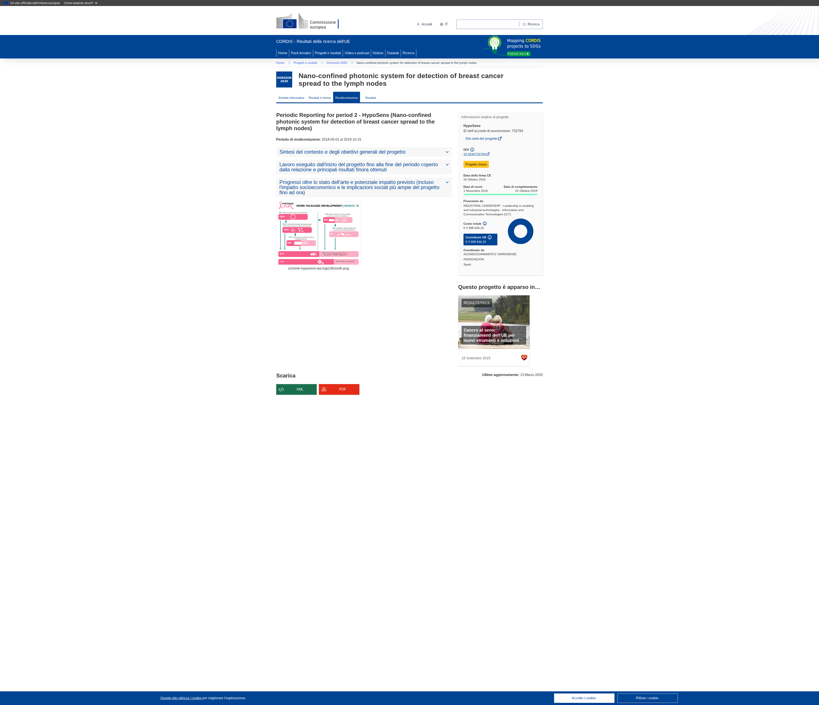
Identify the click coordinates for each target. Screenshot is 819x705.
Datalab (393, 53)
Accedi (427, 24)
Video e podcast (357, 53)
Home (282, 53)
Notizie (378, 53)
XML (299, 389)
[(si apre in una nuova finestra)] (310, 21)
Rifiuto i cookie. (647, 698)
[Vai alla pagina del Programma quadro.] (284, 79)
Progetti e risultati (328, 53)
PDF (342, 389)
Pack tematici (301, 53)
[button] (443, 24)
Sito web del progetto (481, 139)
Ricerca (408, 53)
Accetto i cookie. (584, 698)
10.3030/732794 (474, 154)
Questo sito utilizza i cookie (181, 698)
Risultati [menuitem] (370, 97)
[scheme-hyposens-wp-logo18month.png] (318, 233)
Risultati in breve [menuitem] (320, 97)
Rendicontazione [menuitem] (346, 97)
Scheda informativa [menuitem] (291, 97)
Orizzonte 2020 (337, 62)
